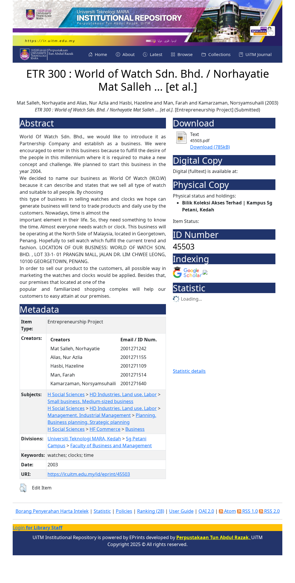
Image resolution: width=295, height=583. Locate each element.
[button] (23, 488)
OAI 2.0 (206, 511)
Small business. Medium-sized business (90, 401)
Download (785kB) (210, 147)
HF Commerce (105, 429)
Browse (184, 54)
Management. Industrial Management (89, 415)
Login (37, 527)
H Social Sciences (66, 394)
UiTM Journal (258, 54)
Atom (229, 511)
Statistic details (189, 371)
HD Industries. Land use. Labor (123, 394)
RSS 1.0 (249, 511)
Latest (155, 54)
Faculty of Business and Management (111, 445)
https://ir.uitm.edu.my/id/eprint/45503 (89, 474)
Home (100, 54)
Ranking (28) (150, 511)
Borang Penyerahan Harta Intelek (52, 511)
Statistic (102, 511)
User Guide (181, 511)
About (128, 54)
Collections (218, 54)
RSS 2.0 (271, 511)
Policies (124, 511)
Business (135, 429)
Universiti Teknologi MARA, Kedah (84, 438)
